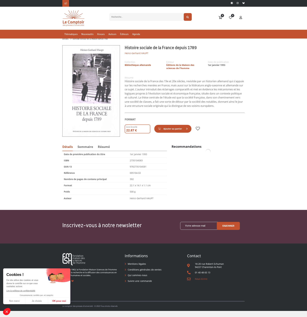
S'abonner (228, 226)
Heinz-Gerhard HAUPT (136, 53)
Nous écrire (201, 278)
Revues (101, 34)
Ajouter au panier (172, 128)
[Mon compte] (241, 18)
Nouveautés (87, 34)
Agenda (136, 34)
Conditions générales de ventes (144, 269)
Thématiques (71, 34)
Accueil (65, 39)
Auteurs (112, 34)
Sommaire (85, 147)
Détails (67, 147)
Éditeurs (124, 34)
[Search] (188, 17)
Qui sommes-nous (137, 275)
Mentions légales (137, 263)
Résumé (104, 147)
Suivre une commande (140, 280)
